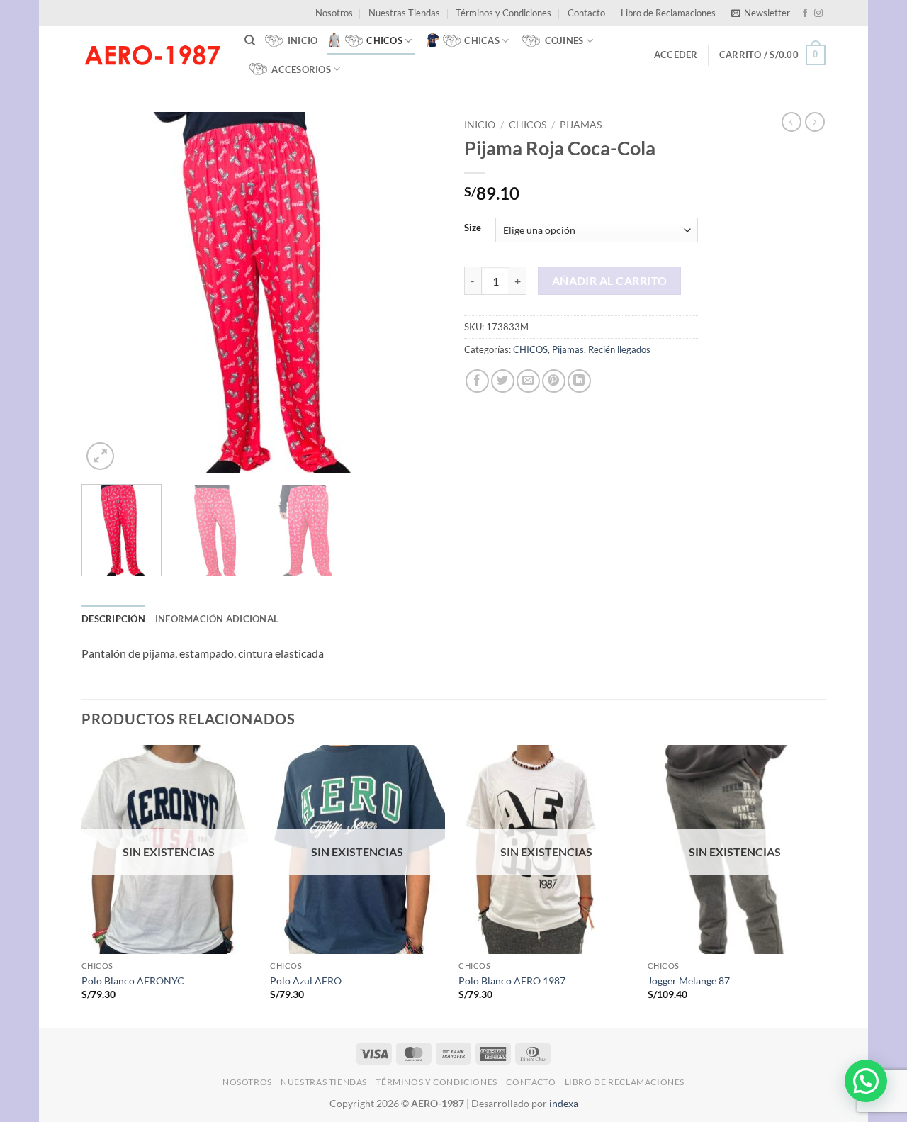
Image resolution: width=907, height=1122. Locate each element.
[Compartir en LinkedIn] (579, 381)
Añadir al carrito (609, 280)
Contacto (586, 12)
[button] (760, 12)
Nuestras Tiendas (404, 12)
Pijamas (581, 124)
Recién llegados (619, 349)
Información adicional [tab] (216, 618)
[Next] (418, 293)
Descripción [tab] (113, 618)
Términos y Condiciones (503, 12)
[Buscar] (249, 40)
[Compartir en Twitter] (502, 381)
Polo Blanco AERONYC (132, 981)
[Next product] (791, 122)
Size (472, 228)
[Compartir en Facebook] (477, 381)
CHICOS (527, 124)
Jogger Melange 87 (689, 981)
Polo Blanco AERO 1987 (511, 981)
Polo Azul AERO (306, 981)
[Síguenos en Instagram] (818, 13)
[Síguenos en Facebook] (805, 13)
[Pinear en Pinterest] (553, 381)
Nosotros (334, 12)
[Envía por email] (528, 381)
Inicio (479, 124)
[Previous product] (815, 122)
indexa (563, 1103)
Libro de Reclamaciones (668, 12)
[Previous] (106, 293)
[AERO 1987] (152, 54)
